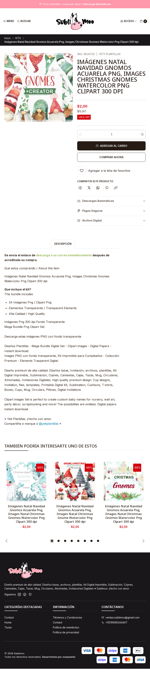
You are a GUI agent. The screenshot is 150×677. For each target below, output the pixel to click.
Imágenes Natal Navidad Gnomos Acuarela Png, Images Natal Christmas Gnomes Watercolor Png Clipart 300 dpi (26, 514)
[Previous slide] (7, 541)
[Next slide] (143, 541)
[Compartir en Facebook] (80, 188)
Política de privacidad (66, 632)
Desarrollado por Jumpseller (58, 657)
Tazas (8, 627)
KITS (18, 38)
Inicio (7, 38)
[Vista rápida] (39, 480)
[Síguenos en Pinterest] (30, 594)
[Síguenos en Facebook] (25, 594)
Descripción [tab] (63, 243)
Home (8, 622)
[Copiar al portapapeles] (116, 188)
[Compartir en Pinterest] (107, 188)
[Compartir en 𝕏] (89, 188)
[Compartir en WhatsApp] (98, 188)
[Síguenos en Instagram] (19, 594)
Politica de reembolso (66, 627)
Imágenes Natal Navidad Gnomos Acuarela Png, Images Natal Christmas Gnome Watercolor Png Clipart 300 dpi (74, 514)
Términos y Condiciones (67, 617)
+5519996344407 (116, 622)
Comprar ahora (111, 157)
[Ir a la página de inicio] (75, 21)
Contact (9, 617)
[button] (52, 541)
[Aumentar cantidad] (142, 134)
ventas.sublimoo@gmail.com (122, 617)
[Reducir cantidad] (80, 134)
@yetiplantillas (49, 423)
